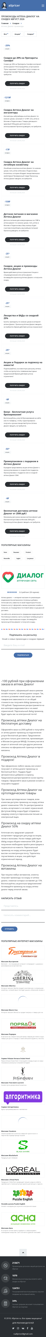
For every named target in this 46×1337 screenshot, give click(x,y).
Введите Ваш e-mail (14, 645)
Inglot (18, 558)
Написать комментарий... (17, 915)
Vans (5, 552)
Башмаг (16, 552)
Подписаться (23, 655)
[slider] (12, 592)
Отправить (9, 929)
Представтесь (11, 906)
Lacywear (30, 558)
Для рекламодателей (23, 1323)
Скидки (15, 23)
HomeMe (7, 558)
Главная (4, 23)
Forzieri (28, 552)
